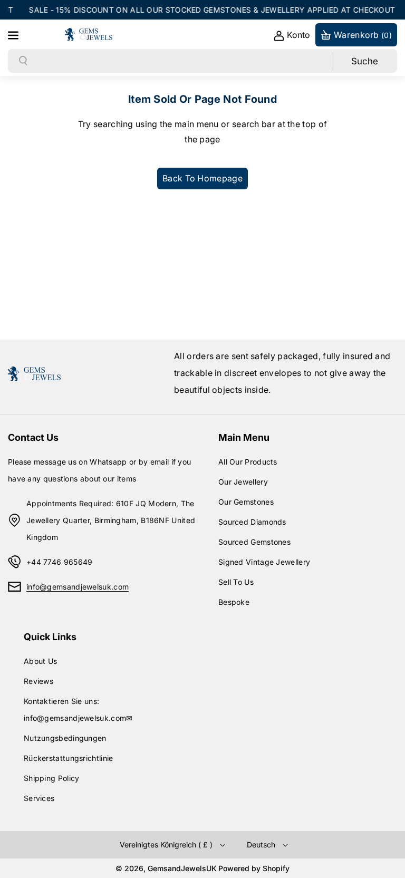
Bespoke (233, 601)
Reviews (38, 681)
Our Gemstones (246, 501)
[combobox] (180, 61)
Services (39, 798)
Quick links (50, 636)
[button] (14, 34)
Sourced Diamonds (252, 521)
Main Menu (243, 437)
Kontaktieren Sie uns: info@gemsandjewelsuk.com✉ (78, 709)
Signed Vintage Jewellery (264, 561)
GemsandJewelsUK (182, 868)
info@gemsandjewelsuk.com (77, 586)
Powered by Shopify (254, 868)
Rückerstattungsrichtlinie (68, 758)
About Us (40, 661)
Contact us (33, 437)
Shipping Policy (52, 778)
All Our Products (247, 461)
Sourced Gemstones (254, 541)
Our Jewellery (243, 481)
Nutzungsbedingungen (65, 738)
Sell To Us (236, 581)
